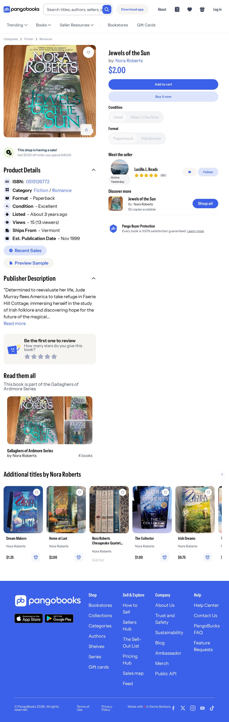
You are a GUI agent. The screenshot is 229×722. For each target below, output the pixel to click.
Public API (165, 673)
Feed (128, 683)
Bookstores (118, 25)
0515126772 (37, 181)
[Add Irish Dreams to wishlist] (208, 492)
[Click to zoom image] (50, 91)
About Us (164, 605)
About (162, 9)
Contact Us (205, 615)
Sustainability (169, 632)
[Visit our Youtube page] (202, 708)
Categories (11, 39)
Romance (46, 39)
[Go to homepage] (21, 9)
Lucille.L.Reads (146, 169)
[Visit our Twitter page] (183, 708)
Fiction (28, 39)
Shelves (96, 646)
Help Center (206, 605)
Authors (97, 636)
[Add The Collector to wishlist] (165, 492)
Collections (100, 615)
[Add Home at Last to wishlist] (79, 492)
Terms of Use (83, 708)
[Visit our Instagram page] (192, 708)
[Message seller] (190, 172)
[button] (50, 170)
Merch (162, 663)
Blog (160, 643)
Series (95, 656)
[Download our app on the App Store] (28, 618)
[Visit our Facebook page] (173, 708)
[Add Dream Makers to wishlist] (36, 492)
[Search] (106, 9)
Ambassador (168, 653)
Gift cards (99, 667)
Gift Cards (146, 25)
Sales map (133, 673)
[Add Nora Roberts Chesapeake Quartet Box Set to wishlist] (122, 492)
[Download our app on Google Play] (59, 618)
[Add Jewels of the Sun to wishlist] (88, 52)
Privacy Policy (107, 708)
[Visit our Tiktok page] (212, 708)
